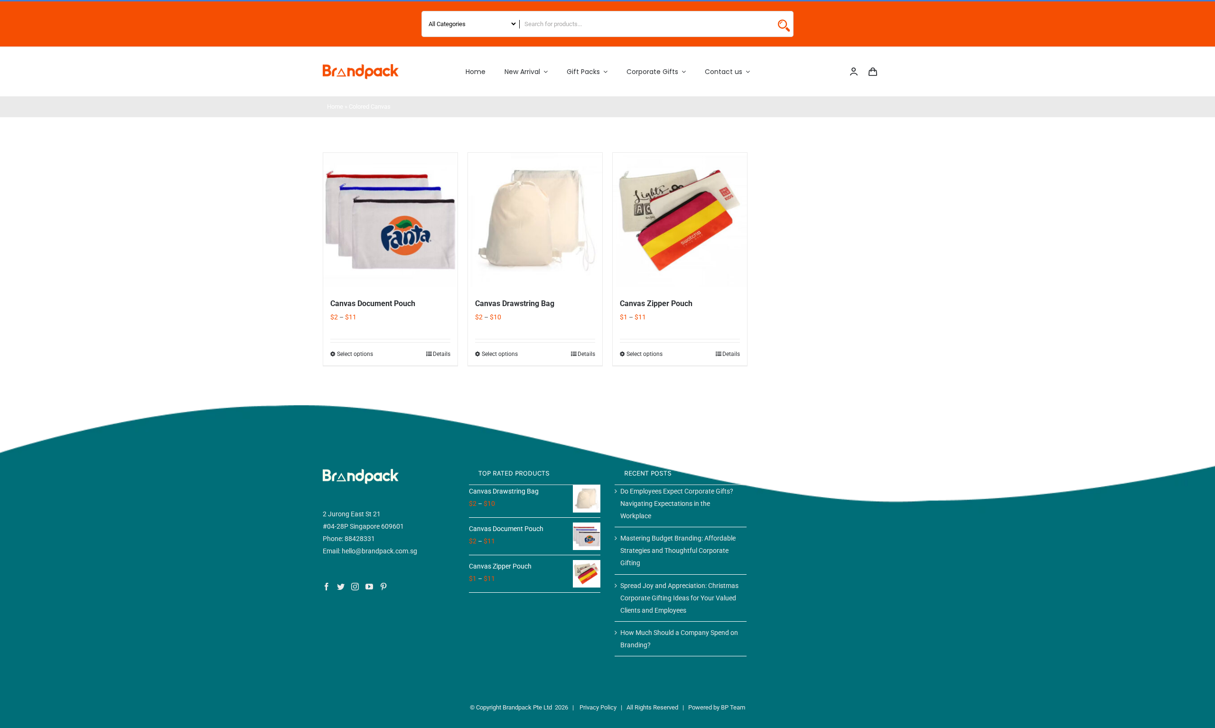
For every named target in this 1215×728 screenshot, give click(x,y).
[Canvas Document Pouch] (390, 220)
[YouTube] (369, 586)
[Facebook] (326, 586)
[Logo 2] (361, 67)
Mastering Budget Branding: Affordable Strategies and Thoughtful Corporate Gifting (678, 550)
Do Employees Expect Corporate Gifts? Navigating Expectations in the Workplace (676, 503)
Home (335, 106)
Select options (355, 354)
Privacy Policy (598, 707)
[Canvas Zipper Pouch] (680, 220)
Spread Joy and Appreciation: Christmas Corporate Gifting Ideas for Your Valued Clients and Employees (679, 598)
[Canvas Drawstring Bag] (535, 220)
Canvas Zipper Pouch (656, 303)
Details (441, 354)
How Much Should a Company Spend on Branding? (679, 639)
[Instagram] (355, 586)
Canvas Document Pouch (372, 303)
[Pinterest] (383, 586)
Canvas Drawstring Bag (514, 303)
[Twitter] (341, 586)
